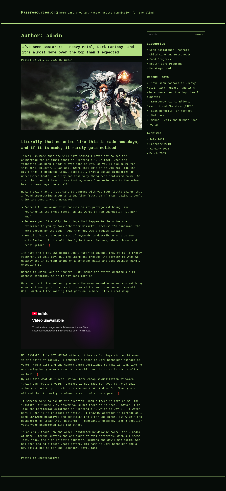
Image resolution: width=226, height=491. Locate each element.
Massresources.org (39, 13)
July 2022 (156, 139)
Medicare (157, 115)
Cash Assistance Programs (169, 50)
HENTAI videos (68, 355)
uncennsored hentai (36, 176)
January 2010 (159, 148)
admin (68, 60)
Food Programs (160, 59)
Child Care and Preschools (170, 54)
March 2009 (157, 153)
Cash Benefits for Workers (171, 111)
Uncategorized (48, 458)
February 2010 (160, 144)
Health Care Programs (165, 64)
